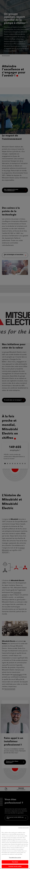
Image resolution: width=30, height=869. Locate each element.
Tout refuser (15, 862)
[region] (15, 847)
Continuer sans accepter (23, 827)
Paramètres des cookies (15, 857)
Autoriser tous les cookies (14, 866)
